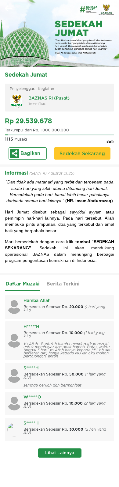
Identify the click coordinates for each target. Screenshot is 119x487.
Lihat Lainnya (59, 453)
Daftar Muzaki (22, 283)
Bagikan (30, 153)
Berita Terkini (63, 283)
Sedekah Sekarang (82, 153)
